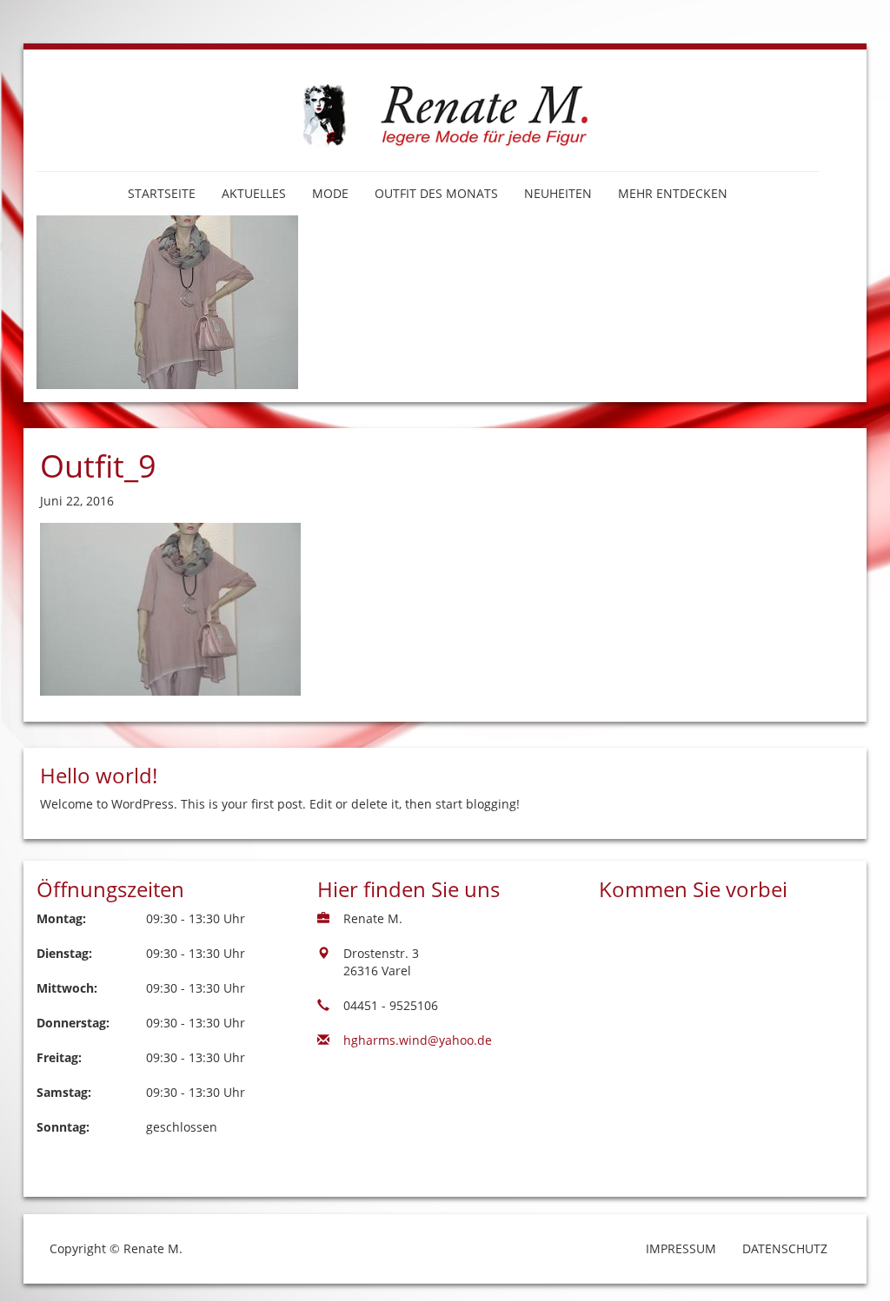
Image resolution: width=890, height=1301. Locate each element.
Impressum (681, 1248)
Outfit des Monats (436, 193)
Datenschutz (784, 1248)
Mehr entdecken (672, 193)
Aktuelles (254, 193)
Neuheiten (558, 193)
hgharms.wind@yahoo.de (417, 1040)
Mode (330, 193)
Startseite (162, 193)
